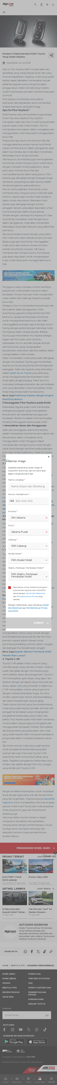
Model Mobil (15, 553)
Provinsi (12, 511)
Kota (11, 525)
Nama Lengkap (16, 480)
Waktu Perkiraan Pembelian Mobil (26, 568)
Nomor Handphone (18, 494)
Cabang (12, 539)
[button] (28, 456)
